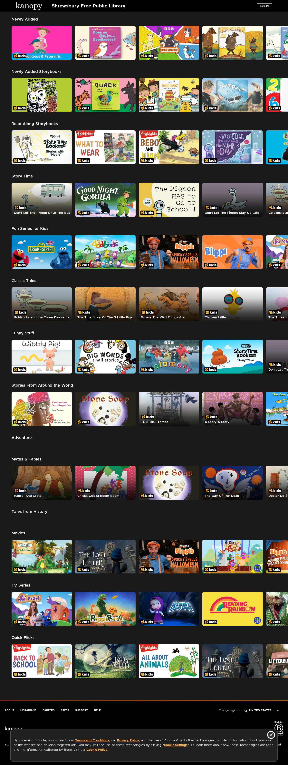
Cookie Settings (175, 745)
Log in (264, 6)
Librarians (28, 710)
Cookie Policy (97, 749)
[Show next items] (281, 42)
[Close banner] (271, 735)
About (9, 710)
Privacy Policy (128, 740)
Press (65, 710)
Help (97, 710)
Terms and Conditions (92, 740)
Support (81, 710)
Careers (48, 710)
